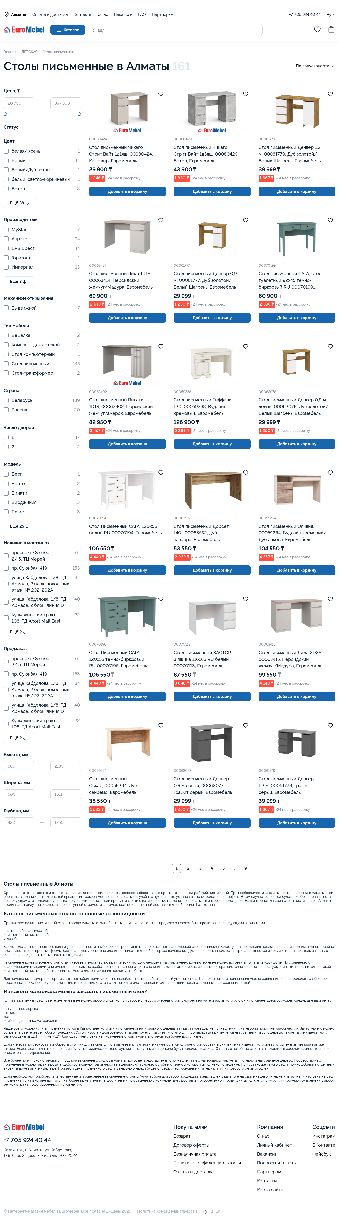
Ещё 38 (17, 203)
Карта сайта (270, 1189)
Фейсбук (321, 1154)
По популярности (312, 66)
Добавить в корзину (127, 191)
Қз (211, 1211)
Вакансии (123, 14)
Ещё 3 (16, 281)
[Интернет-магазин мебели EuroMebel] (24, 31)
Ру (329, 14)
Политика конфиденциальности (207, 1162)
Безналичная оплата (195, 1154)
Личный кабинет (274, 1145)
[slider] (5, 114)
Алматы (18, 14)
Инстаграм (323, 1136)
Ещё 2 (16, 632)
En (217, 1211)
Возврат (182, 1136)
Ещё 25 (17, 526)
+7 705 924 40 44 (305, 14)
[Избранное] (317, 30)
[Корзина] (331, 30)
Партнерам (162, 14)
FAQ (142, 14)
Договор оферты (191, 1145)
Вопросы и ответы (277, 1162)
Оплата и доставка (50, 14)
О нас (103, 14)
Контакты (83, 14)
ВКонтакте (323, 1145)
